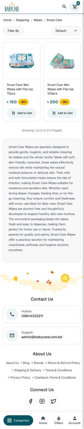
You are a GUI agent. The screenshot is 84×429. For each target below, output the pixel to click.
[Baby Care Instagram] (42, 401)
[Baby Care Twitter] (53, 401)
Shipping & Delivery (27, 370)
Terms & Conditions (59, 370)
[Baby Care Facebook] (30, 401)
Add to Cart (22, 113)
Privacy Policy (20, 377)
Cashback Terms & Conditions (55, 377)
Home (7, 20)
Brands (39, 363)
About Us (12, 363)
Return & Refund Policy (64, 363)
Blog (26, 363)
